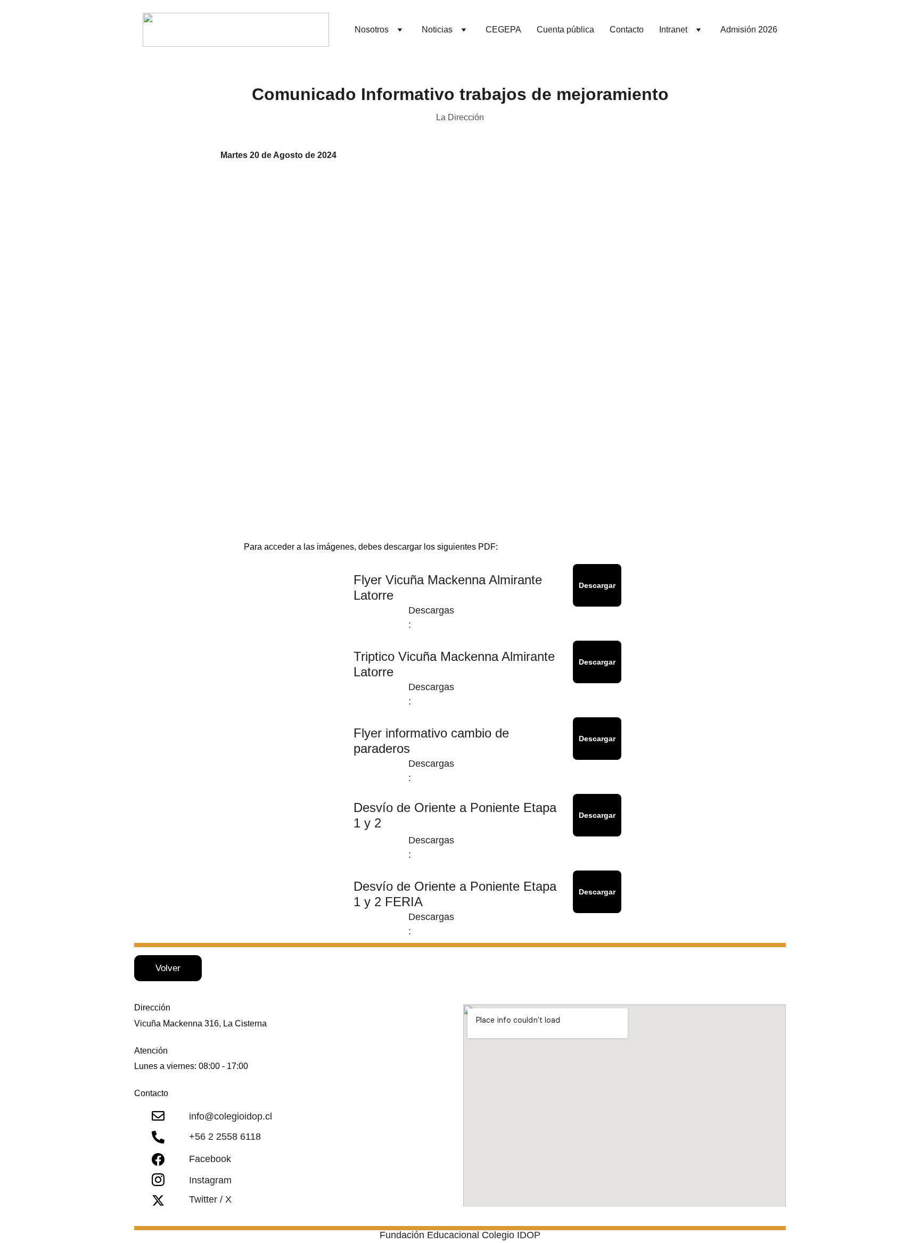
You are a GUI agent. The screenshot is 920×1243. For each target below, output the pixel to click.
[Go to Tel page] (158, 1137)
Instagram (210, 1180)
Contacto (627, 29)
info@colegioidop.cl (230, 1116)
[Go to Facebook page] (158, 1159)
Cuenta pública (565, 29)
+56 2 (202, 1136)
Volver (167, 968)
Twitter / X (210, 1199)
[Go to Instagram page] (158, 1179)
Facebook (210, 1159)
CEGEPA (503, 29)
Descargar (597, 585)
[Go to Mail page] (158, 1115)
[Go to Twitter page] (158, 1200)
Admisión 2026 (748, 29)
